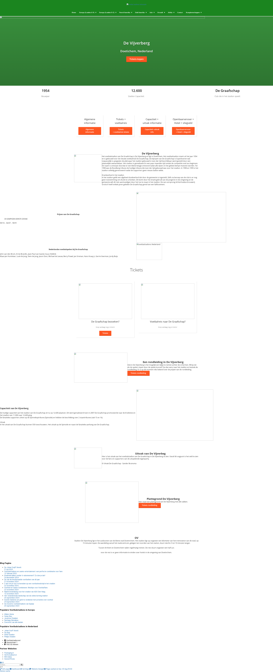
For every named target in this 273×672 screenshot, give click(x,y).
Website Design (37, 669)
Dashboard (15, 669)
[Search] (21, 665)
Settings (25, 669)
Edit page (6, 669)
